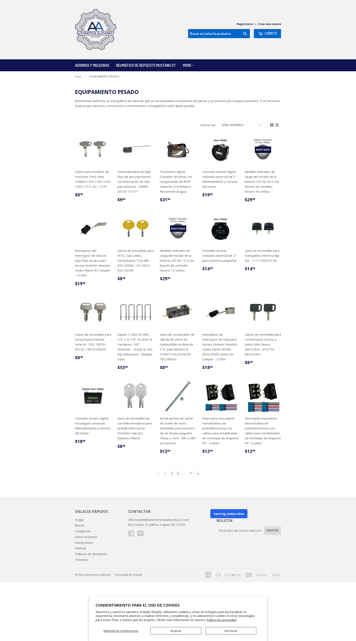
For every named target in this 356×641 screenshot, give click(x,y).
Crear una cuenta (269, 24)
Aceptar (176, 631)
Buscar (80, 525)
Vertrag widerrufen (229, 514)
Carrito (270, 33)
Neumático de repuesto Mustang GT (146, 65)
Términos (82, 560)
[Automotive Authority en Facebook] (131, 535)
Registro (272, 530)
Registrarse (245, 24)
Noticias (80, 548)
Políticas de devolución (91, 554)
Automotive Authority (97, 575)
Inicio (78, 76)
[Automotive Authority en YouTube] (140, 535)
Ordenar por (208, 125)
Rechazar (231, 631)
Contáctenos (84, 542)
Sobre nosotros (86, 537)
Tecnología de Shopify (128, 575)
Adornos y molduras (92, 65)
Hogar (79, 520)
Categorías (82, 531)
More (187, 65)
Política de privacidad (221, 620)
